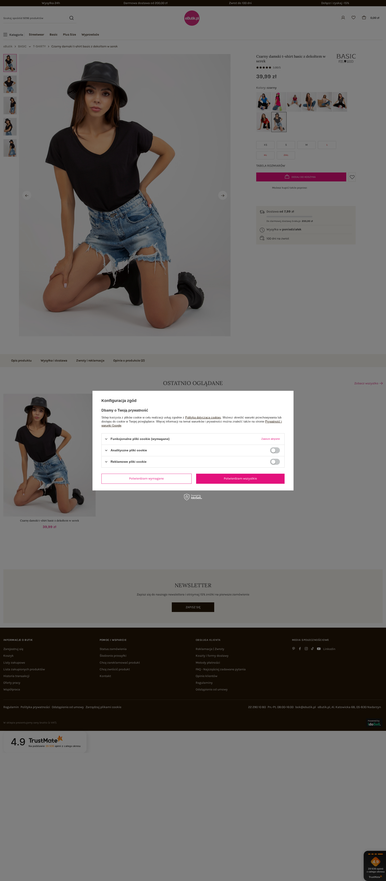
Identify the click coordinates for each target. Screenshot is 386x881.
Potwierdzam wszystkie (240, 478)
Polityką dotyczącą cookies (203, 417)
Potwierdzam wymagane (146, 478)
